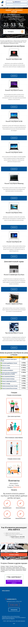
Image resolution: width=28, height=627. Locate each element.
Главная (2, 543)
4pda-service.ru (7, 616)
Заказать (14, 75)
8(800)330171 (17, 1)
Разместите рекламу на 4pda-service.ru (14, 582)
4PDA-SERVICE (6, 590)
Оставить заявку (14, 604)
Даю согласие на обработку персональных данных (15, 559)
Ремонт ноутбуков (10, 543)
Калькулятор (17, 4)
